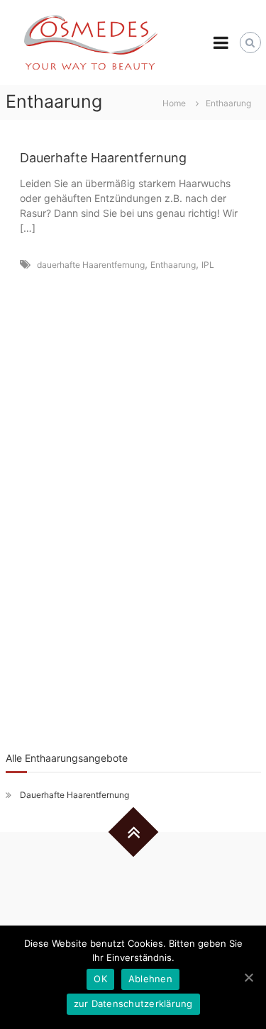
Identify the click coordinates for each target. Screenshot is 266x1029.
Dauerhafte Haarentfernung (103, 157)
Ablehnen (150, 978)
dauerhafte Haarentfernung (91, 264)
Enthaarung (173, 264)
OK (100, 978)
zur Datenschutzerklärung (133, 1003)
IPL (207, 264)
